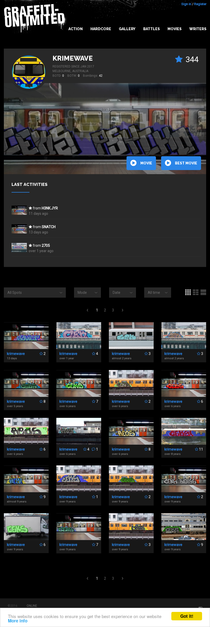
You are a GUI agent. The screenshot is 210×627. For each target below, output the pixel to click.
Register (200, 4)
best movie (186, 163)
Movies (174, 29)
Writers (197, 29)
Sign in (186, 4)
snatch (49, 227)
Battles (151, 29)
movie (146, 163)
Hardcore (100, 29)
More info (17, 621)
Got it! (186, 616)
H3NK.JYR (50, 208)
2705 (46, 245)
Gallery (127, 29)
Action (75, 29)
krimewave (72, 58)
